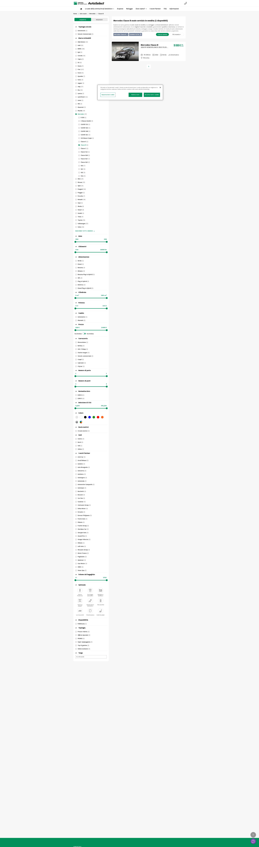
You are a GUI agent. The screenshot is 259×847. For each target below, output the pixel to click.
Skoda (81, 206)
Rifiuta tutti (135, 94)
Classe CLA (85, 152)
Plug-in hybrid (83, 281)
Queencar (82, 560)
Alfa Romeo (83, 42)
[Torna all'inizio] (253, 835)
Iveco (80, 80)
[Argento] (76, 422)
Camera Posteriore (80, 595)
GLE (83, 172)
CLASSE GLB (85, 131)
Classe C (84, 148)
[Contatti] (185, 3)
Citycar (81, 366)
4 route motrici (84, 431)
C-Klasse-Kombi (87, 121)
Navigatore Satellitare (100, 595)
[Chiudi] (160, 87)
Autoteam (82, 488)
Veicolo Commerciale (85, 34)
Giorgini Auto (83, 532)
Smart (81, 210)
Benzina (81, 267)
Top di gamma (83, 645)
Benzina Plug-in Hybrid (86, 274)
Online (81, 449)
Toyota (81, 220)
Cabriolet (82, 363)
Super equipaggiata (85, 642)
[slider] (75, 242)
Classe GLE (85, 162)
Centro (81, 439)
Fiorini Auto (82, 519)
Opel (80, 186)
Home (75, 13)
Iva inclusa (90, 334)
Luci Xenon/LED (80, 615)
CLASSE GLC (85, 135)
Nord (80, 442)
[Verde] (93, 417)
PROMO (81, 638)
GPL (80, 278)
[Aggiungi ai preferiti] (136, 44)
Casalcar (81, 501)
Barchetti (82, 491)
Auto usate (83, 13)
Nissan (81, 182)
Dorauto (81, 512)
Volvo (81, 227)
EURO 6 (81, 395)
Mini (80, 179)
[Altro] (81, 422)
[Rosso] (98, 417)
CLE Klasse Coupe (87, 138)
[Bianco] (81, 417)
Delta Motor (83, 508)
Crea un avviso (162, 34)
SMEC (80, 567)
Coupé (81, 359)
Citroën (81, 55)
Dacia (80, 66)
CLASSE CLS (85, 124)
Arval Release (83, 460)
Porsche (81, 196)
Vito (83, 176)
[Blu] (89, 417)
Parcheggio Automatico (90, 595)
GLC (83, 169)
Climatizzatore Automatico (90, 605)
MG (80, 104)
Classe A (84, 141)
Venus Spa (82, 570)
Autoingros (82, 477)
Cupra (81, 59)
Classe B (84, 145)
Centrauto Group (84, 505)
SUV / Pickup (83, 349)
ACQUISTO (83, 20)
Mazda (81, 110)
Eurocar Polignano (85, 515)
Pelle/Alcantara (90, 615)
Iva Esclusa (78, 334)
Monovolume (83, 342)
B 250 (83, 117)
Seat (80, 203)
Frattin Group (83, 526)
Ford (80, 73)
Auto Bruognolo (84, 467)
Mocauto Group (84, 550)
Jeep (80, 86)
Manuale (81, 320)
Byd (80, 52)
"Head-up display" (79, 605)
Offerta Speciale (84, 635)
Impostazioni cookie (107, 94)
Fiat (81, 69)
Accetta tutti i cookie (152, 94)
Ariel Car (81, 457)
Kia (80, 90)
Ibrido (81, 261)
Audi (80, 45)
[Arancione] (102, 417)
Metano (81, 271)
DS (80, 62)
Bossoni (81, 495)
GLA (83, 165)
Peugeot (82, 189)
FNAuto (81, 522)
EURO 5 (81, 398)
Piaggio (81, 192)
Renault (81, 199)
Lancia (81, 93)
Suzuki (81, 213)
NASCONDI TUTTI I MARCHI (84, 231)
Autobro (81, 464)
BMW (81, 49)
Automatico (82, 317)
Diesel (81, 264)
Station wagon (83, 352)
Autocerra (82, 471)
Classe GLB (85, 155)
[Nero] (85, 417)
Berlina (81, 346)
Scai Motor (82, 563)
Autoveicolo (82, 30)
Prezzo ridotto (83, 631)
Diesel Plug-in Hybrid (85, 288)
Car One (81, 498)
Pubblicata (82, 624)
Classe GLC (85, 159)
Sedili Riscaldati (101, 615)
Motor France (83, 553)
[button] (100, 9)
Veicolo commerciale (85, 356)
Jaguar (81, 83)
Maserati (82, 107)
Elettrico (81, 285)
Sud (80, 445)
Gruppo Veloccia (84, 539)
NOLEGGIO (99, 20)
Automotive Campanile (86, 484)
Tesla (80, 216)
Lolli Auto (82, 546)
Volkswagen (83, 223)
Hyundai (81, 76)
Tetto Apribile (100, 604)
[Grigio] (76, 417)
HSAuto (81, 543)
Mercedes (92, 13)
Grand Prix (82, 536)
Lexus (80, 100)
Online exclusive (84, 649)
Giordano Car (83, 529)
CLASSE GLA (85, 128)
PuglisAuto (82, 556)
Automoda (82, 481)
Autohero (82, 474)
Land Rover (83, 97)
